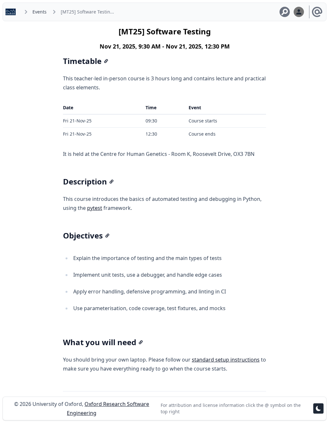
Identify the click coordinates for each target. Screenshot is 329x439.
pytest (94, 207)
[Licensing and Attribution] (317, 11)
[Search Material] (284, 11)
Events (39, 12)
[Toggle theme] (318, 408)
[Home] (11, 12)
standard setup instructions (226, 359)
